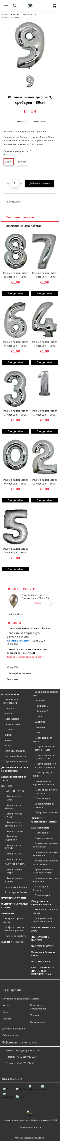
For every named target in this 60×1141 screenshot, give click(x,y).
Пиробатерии (12, 719)
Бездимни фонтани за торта (13, 778)
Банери (38, 732)
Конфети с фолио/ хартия (13, 920)
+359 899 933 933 (26, 1057)
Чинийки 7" (43, 706)
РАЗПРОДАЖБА (40, 961)
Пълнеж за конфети (15, 936)
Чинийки (40, 700)
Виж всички (13, 679)
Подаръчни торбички (46, 812)
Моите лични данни (31, 1127)
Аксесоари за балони (16, 892)
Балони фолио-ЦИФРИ (11, 18)
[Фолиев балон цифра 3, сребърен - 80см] (15, 407)
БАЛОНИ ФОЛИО (30, 14)
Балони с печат (14, 831)
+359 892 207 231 (26, 1063)
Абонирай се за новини (20, 673)
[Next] (49, 603)
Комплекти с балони (16, 887)
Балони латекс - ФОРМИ (14, 847)
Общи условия (10, 1035)
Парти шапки (42, 832)
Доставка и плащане (13, 1028)
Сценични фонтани (15, 756)
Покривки (40, 727)
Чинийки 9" (43, 711)
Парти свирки (42, 798)
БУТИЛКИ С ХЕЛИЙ (13, 898)
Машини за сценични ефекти (45, 911)
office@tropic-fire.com (27, 1050)
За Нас (6, 1005)
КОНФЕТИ (7, 913)
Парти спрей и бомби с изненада (45, 791)
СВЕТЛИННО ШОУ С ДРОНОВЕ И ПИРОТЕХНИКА (43, 971)
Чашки (38, 716)
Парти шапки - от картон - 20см (45, 757)
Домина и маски (44, 838)
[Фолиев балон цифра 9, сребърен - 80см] (30, 70)
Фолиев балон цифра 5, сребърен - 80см (15, 550)
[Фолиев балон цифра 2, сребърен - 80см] (44, 475)
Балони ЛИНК (14, 853)
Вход (5, 1012)
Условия (34, 1015)
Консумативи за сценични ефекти (42, 920)
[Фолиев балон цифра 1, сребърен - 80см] (44, 397)
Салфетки (40, 722)
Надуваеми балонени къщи (43, 954)
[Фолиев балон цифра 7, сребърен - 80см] (44, 269)
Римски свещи (12, 724)
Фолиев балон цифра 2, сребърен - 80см (44, 481)
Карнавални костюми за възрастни (45, 862)
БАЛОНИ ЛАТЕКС (15, 791)
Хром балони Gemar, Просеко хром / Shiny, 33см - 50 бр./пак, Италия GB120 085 (37, 597)
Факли (8, 740)
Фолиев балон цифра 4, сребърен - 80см (44, 343)
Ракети (8, 713)
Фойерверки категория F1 (10, 701)
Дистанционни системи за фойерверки (14, 769)
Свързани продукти (20, 217)
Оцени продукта (13, 202)
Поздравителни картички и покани (43, 783)
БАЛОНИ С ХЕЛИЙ (42, 946)
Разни (8, 745)
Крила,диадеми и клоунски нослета (43, 871)
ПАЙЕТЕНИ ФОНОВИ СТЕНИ (14, 906)
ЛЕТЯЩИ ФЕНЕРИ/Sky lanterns (44, 820)
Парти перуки (42, 895)
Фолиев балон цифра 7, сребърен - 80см (44, 275)
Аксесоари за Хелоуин (41, 888)
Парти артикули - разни (43, 774)
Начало (5, 14)
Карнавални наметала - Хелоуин (45, 880)
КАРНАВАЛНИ (40, 827)
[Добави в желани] (54, 174)
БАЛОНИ (15, 14)
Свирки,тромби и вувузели (43, 805)
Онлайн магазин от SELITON (30, 1138)
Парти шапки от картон (42, 739)
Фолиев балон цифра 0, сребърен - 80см (15, 481)
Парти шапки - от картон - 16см (45, 748)
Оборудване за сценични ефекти (41, 903)
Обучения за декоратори (23, 225)
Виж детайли (15, 293)
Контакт (6, 1018)
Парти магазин (38, 1022)
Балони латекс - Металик (14, 807)
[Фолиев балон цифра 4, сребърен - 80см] (44, 338)
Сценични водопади (16, 761)
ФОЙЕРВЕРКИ (10, 694)
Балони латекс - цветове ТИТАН (14, 824)
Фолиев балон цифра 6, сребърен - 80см (15, 343)
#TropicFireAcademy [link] (18, 641)
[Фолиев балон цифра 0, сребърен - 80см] (15, 471)
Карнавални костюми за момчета (45, 854)
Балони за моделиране (11, 838)
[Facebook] (6, 1070)
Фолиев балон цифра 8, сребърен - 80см (15, 275)
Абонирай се (16, 614)
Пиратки (9, 708)
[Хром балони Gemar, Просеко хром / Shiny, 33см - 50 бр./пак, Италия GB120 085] (14, 600)
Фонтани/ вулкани (15, 751)
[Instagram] (13, 1070)
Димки (8, 735)
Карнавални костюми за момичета (45, 845)
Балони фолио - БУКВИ (14, 880)
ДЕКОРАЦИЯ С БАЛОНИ (40, 939)
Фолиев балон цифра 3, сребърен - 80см (15, 412)
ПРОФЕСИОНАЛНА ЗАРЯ (43, 929)
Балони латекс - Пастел (14, 798)
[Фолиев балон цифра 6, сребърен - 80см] (15, 338)
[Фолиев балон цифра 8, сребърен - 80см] (15, 269)
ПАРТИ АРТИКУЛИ (13, 942)
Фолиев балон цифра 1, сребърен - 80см (44, 412)
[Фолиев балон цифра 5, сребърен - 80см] (15, 545)
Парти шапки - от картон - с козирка (45, 765)
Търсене (34, 998)
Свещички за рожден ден (45, 693)
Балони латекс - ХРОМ (14, 815)
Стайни (9, 729)
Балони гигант (14, 859)
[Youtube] (20, 1070)
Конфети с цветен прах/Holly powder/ (13, 929)
